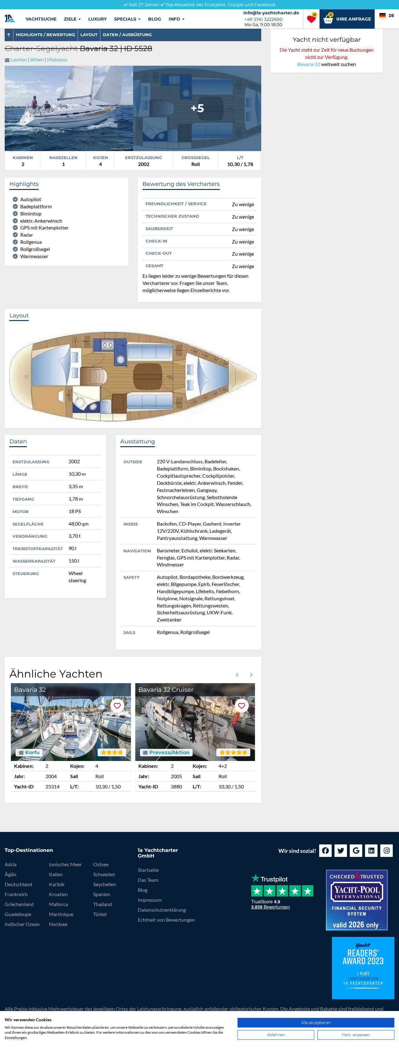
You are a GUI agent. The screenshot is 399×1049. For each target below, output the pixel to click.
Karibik (57, 884)
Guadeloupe (18, 914)
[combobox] (387, 15)
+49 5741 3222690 (263, 19)
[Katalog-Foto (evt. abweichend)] (69, 108)
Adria (11, 864)
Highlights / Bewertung (45, 34)
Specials (125, 19)
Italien (56, 874)
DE (391, 15)
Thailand (102, 904)
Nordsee (58, 924)
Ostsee (100, 864)
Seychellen (104, 884)
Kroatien (58, 894)
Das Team (148, 880)
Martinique (61, 914)
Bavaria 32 (308, 64)
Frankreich (16, 894)
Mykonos (57, 59)
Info (175, 19)
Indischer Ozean (22, 924)
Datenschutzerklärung (162, 910)
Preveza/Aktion (169, 752)
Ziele (71, 19)
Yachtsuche (41, 19)
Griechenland (19, 904)
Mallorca (58, 904)
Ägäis (11, 874)
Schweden (104, 874)
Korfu (32, 752)
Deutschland (18, 884)
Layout (89, 34)
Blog (154, 19)
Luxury (97, 19)
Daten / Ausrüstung (127, 34)
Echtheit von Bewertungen (166, 920)
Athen (37, 59)
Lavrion (19, 59)
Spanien (101, 894)
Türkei (100, 914)
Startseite (148, 870)
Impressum (150, 900)
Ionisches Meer (65, 864)
